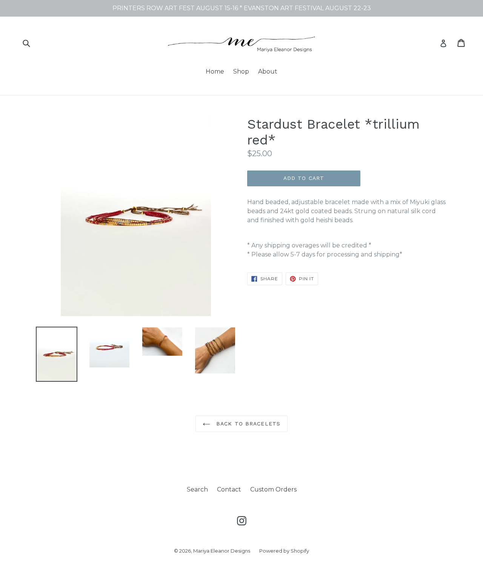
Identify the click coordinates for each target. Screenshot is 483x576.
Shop (241, 71)
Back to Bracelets (247, 424)
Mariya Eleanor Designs (221, 551)
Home (215, 71)
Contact (229, 489)
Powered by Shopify (284, 551)
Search (197, 489)
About (267, 71)
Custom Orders (273, 489)
